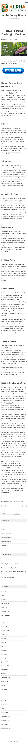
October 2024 (4, 619)
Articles (3, 526)
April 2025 (3, 595)
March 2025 (4, 599)
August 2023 (4, 634)
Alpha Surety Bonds (14, 15)
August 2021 (4, 681)
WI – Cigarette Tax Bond (7, 577)
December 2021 (5, 665)
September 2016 (5, 728)
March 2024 (4, 627)
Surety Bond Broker (6, 541)
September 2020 (5, 693)
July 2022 (3, 650)
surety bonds (20, 501)
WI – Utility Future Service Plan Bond (10, 564)
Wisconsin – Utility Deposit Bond (9, 567)
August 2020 (4, 697)
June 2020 (3, 701)
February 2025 (5, 603)
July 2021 (3, 685)
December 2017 (5, 720)
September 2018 (5, 716)
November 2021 (5, 669)
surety (10, 201)
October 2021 (4, 673)
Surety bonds (9, 501)
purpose (9, 128)
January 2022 (4, 662)
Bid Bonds (4, 530)
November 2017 (5, 724)
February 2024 (5, 630)
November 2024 (5, 615)
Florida (11, 93)
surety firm (19, 219)
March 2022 (4, 654)
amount (3, 234)
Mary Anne (16, 39)
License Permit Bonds (7, 533)
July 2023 (3, 638)
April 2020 (3, 708)
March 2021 (4, 689)
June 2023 (3, 642)
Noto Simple (16, 741)
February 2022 (5, 658)
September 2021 (5, 677)
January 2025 (4, 607)
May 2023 (3, 646)
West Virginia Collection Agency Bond (10, 560)
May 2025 (3, 591)
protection (9, 403)
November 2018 (5, 712)
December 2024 (5, 611)
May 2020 (3, 704)
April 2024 (3, 623)
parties (20, 165)
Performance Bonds (6, 537)
